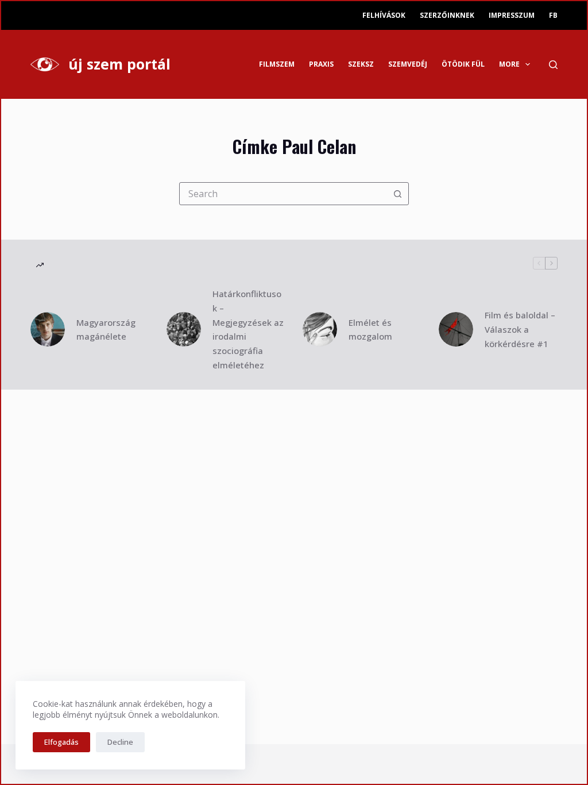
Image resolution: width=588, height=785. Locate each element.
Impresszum (512, 15)
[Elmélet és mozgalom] (320, 329)
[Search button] (397, 194)
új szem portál (119, 64)
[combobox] (283, 193)
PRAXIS (321, 64)
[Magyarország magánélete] (47, 329)
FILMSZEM (277, 64)
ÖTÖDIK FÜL (463, 64)
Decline (120, 742)
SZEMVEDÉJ (407, 64)
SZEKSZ (361, 64)
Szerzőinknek (447, 15)
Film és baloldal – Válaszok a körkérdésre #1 (520, 329)
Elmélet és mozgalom (370, 330)
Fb (553, 15)
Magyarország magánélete (106, 330)
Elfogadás (61, 742)
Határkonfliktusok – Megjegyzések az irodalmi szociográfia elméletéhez (248, 329)
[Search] (553, 64)
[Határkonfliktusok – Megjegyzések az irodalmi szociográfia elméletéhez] (184, 329)
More (509, 64)
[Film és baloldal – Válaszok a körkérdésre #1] (456, 329)
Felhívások (383, 15)
